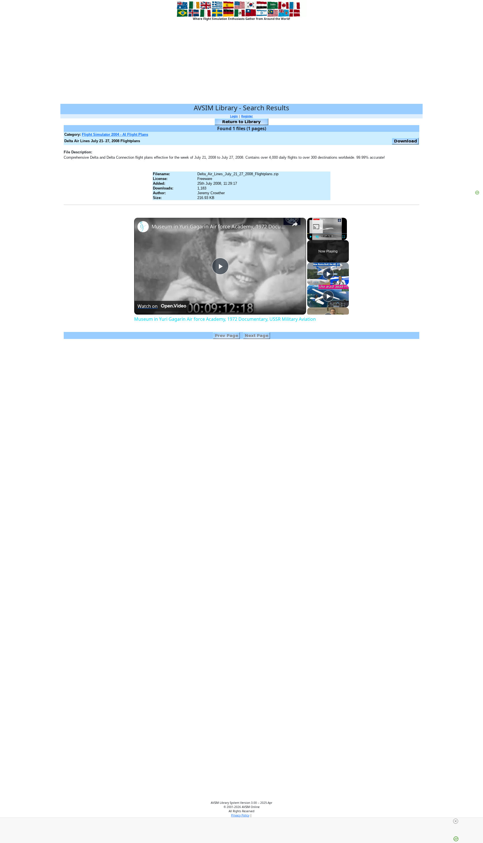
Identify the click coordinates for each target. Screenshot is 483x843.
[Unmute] (317, 236)
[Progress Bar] (327, 233)
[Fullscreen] (343, 236)
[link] (143, 226)
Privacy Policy (240, 815)
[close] (455, 821)
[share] (295, 224)
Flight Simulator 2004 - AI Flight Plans (115, 134)
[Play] (310, 236)
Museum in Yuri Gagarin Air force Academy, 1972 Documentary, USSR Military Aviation (219, 226)
